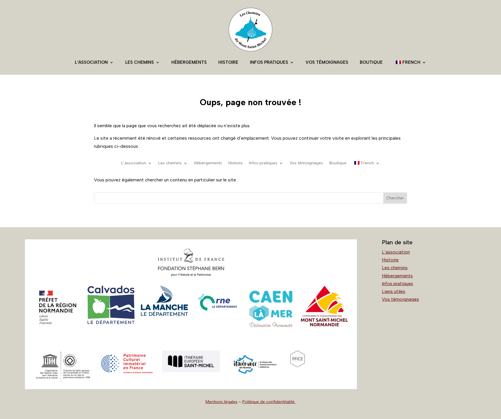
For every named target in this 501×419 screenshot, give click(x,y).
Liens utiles (393, 291)
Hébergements (189, 62)
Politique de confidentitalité (269, 401)
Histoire (228, 62)
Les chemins (139, 62)
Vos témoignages (327, 62)
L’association (91, 62)
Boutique (371, 62)
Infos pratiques (269, 62)
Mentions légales (221, 401)
